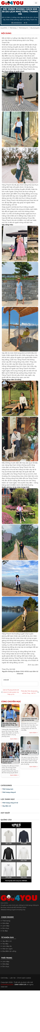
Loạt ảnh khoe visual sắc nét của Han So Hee (29, 719)
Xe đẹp (5, 931)
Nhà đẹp (5, 923)
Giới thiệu (4, 978)
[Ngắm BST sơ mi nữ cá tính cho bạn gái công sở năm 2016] (29, 745)
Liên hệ (12, 978)
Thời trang (13, 28)
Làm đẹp (5, 926)
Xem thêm (14, 739)
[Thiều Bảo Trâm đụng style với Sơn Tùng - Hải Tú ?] (10, 715)
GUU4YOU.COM (7, 984)
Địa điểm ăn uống (9, 951)
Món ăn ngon (7, 949)
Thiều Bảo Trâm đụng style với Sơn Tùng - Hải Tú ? (29, 692)
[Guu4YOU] (12, 3)
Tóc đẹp (5, 944)
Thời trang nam (7, 789)
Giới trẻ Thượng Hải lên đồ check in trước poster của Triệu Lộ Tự (11, 692)
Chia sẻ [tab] (6, 680)
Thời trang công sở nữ (10, 802)
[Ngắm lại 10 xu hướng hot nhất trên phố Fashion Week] (10, 753)
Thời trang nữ (23, 28)
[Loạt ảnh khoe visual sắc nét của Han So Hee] (29, 713)
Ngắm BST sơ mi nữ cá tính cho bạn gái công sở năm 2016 (29, 752)
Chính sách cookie (24, 978)
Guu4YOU (4, 28)
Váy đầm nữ (6, 806)
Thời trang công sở (9, 792)
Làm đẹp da (7, 946)
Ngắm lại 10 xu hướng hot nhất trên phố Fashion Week (9, 761)
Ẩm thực (5, 928)
